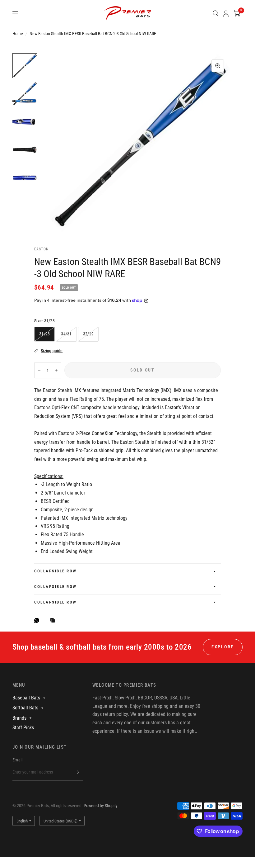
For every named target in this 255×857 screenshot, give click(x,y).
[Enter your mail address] (77, 772)
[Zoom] (217, 65)
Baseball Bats (26, 698)
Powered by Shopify (101, 805)
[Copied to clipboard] (54, 621)
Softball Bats (25, 708)
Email (17, 759)
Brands (19, 718)
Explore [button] (222, 646)
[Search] (216, 13)
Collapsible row (55, 571)
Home (17, 33)
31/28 (44, 333)
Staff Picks (23, 728)
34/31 (66, 333)
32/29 (88, 333)
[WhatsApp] (38, 620)
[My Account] (226, 13)
